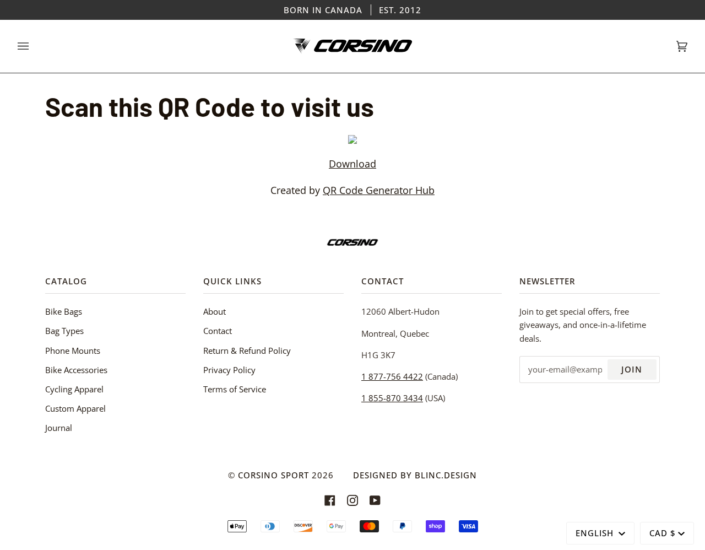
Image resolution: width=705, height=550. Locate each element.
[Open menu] (34, 46)
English (596, 532)
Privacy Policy (229, 369)
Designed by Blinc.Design (415, 475)
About (214, 311)
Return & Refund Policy (247, 350)
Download (352, 163)
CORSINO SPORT (273, 475)
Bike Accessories (76, 369)
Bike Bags (63, 311)
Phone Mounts (72, 350)
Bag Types (64, 330)
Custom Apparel (75, 408)
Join (631, 369)
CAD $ (662, 532)
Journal (58, 427)
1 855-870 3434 (392, 397)
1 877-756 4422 (392, 376)
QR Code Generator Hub (379, 190)
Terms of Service (234, 389)
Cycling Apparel (74, 389)
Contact (217, 330)
